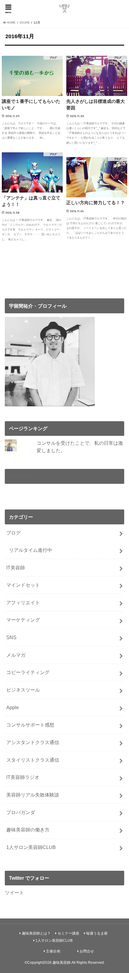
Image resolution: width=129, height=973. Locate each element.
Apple (12, 707)
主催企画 (53, 951)
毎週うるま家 (97, 933)
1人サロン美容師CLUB (31, 847)
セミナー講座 (68, 933)
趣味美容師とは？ (36, 933)
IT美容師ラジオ (22, 777)
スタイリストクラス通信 (32, 760)
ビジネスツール (23, 689)
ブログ (13, 532)
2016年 (25, 22)
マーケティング (23, 619)
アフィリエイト (23, 602)
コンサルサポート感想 (30, 724)
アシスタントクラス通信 (32, 742)
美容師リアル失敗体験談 (32, 794)
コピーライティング (28, 672)
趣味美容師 (61, 962)
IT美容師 (15, 567)
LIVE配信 (19, 476)
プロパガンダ (20, 812)
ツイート (14, 892)
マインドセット (23, 585)
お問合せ (87, 951)
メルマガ (16, 655)
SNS (11, 637)
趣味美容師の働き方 (28, 829)
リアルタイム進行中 (30, 550)
